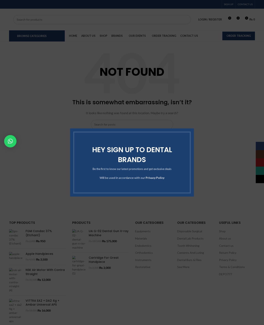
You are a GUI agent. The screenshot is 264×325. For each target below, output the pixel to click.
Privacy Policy (155, 177)
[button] (10, 141)
